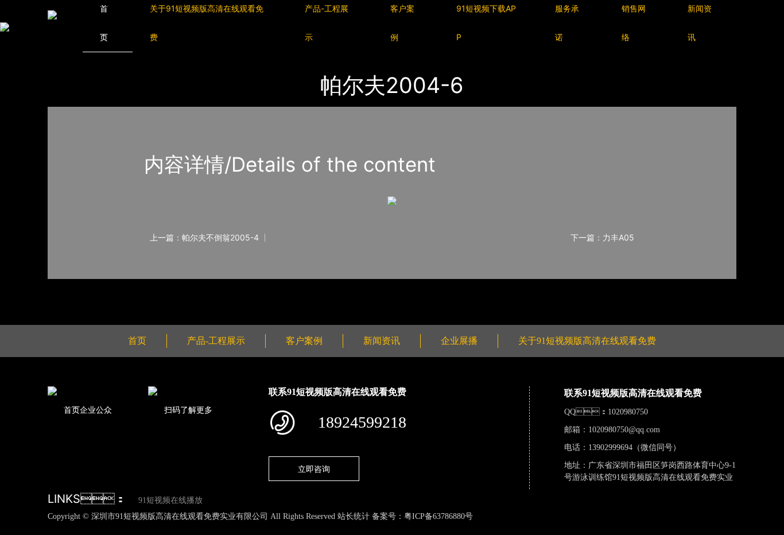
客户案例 (304, 341)
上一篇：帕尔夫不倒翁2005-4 (204, 238)
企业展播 (459, 341)
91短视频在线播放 (170, 500)
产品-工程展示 (216, 341)
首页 (137, 341)
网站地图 (17, 529)
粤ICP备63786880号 (438, 516)
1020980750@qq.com (624, 429)
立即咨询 (314, 469)
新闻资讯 (381, 341)
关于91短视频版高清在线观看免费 (587, 341)
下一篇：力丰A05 (602, 238)
